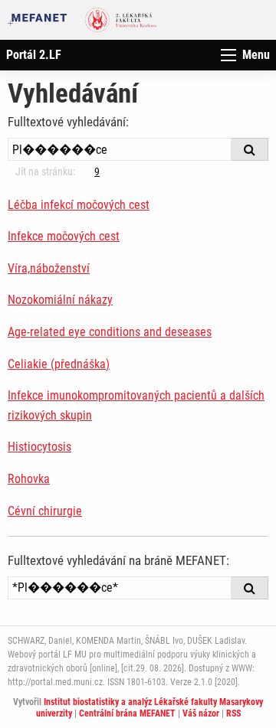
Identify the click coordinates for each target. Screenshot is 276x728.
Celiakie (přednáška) (59, 364)
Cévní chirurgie (45, 511)
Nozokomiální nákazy (60, 299)
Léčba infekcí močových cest (79, 205)
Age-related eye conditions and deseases (110, 332)
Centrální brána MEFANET (127, 713)
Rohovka (29, 479)
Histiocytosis (39, 446)
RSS (233, 713)
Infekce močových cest (64, 236)
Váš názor (200, 713)
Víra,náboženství (49, 268)
